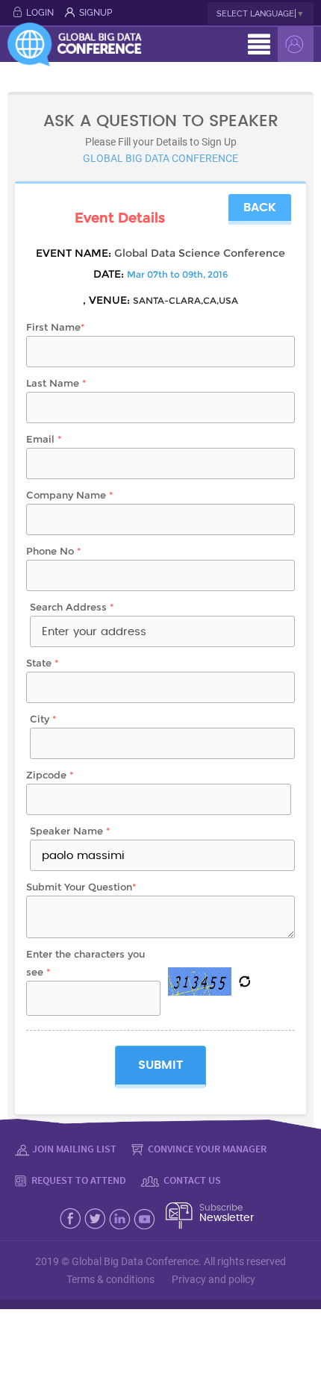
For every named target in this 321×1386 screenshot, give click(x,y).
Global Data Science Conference (199, 253)
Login (40, 12)
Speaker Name (70, 831)
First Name (55, 327)
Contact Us (191, 1180)
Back (259, 207)
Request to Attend (77, 1180)
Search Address (72, 607)
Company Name (69, 495)
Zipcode (50, 775)
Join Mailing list (74, 1148)
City (43, 719)
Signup (95, 12)
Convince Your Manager (206, 1148)
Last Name (56, 383)
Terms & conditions (110, 1279)
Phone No (53, 551)
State (42, 663)
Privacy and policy (213, 1279)
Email (44, 439)
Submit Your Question (81, 887)
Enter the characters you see (85, 963)
